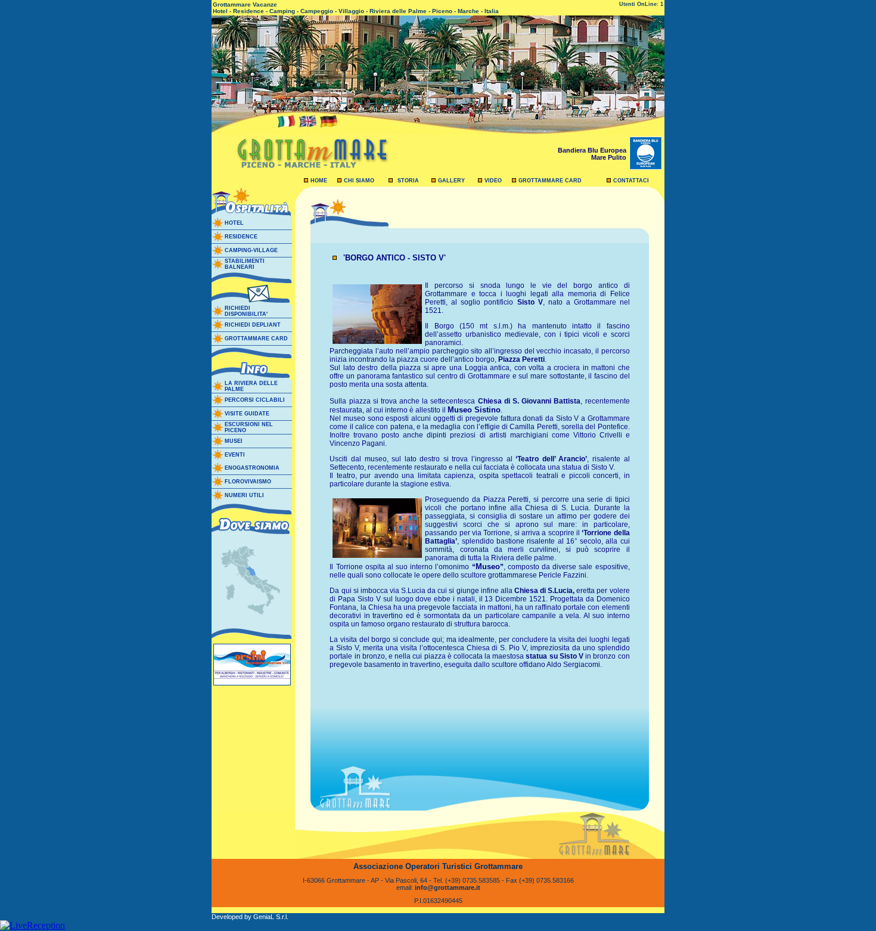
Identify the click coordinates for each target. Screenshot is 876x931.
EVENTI (235, 455)
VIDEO (493, 181)
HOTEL (234, 223)
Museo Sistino (474, 409)
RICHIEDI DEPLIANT (253, 325)
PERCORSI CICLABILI (255, 400)
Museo (488, 566)
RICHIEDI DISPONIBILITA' (246, 311)
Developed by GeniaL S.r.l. (250, 916)
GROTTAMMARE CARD (550, 181)
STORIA (408, 181)
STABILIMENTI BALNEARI (245, 264)
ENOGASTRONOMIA (252, 468)
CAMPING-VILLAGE (251, 250)
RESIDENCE (241, 237)
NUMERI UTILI (244, 495)
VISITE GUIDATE (247, 414)
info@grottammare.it (447, 887)
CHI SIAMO (359, 181)
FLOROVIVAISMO (248, 482)
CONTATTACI (631, 181)
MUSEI (234, 441)
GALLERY (451, 181)
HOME (318, 181)
